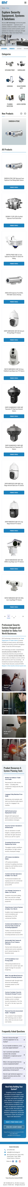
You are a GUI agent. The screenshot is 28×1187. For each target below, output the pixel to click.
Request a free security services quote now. (14, 666)
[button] (21, 114)
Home (3, 8)
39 (23, 615)
